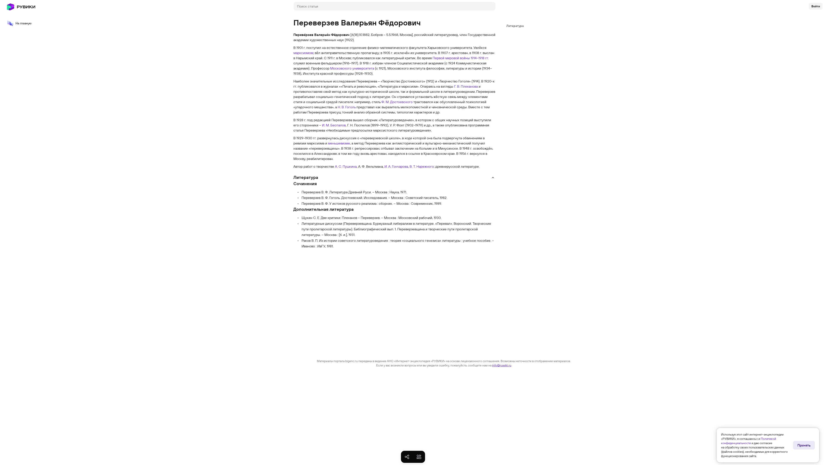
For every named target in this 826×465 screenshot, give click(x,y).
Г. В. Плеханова (466, 86)
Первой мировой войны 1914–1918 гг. (461, 58)
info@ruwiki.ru (501, 365)
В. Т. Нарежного (422, 166)
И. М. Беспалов (334, 125)
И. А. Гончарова (396, 166)
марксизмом (303, 53)
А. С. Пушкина (346, 166)
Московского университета (352, 68)
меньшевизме (339, 143)
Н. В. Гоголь (347, 107)
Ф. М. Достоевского (397, 102)
